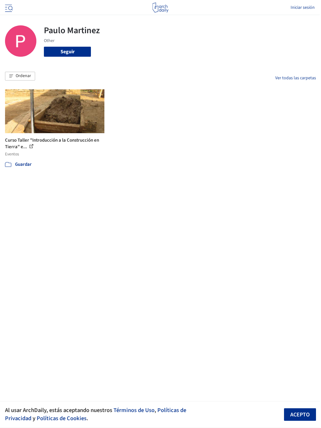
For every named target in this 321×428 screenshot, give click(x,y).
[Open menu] (8, 7)
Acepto (300, 415)
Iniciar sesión (303, 7)
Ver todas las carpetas (295, 78)
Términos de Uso (134, 410)
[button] (20, 76)
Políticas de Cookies (62, 418)
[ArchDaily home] (160, 8)
